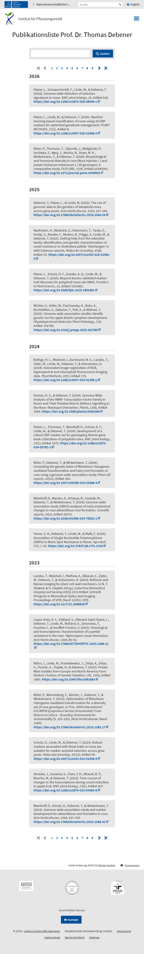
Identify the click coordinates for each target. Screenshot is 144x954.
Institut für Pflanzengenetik (40, 19)
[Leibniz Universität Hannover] (16, 4)
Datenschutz (52, 937)
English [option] (135, 4)
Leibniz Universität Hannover (42, 931)
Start (120, 4)
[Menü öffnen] (137, 19)
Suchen (105, 53)
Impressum (124, 931)
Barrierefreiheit (74, 937)
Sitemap (94, 937)
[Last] (105, 68)
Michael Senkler (106, 865)
